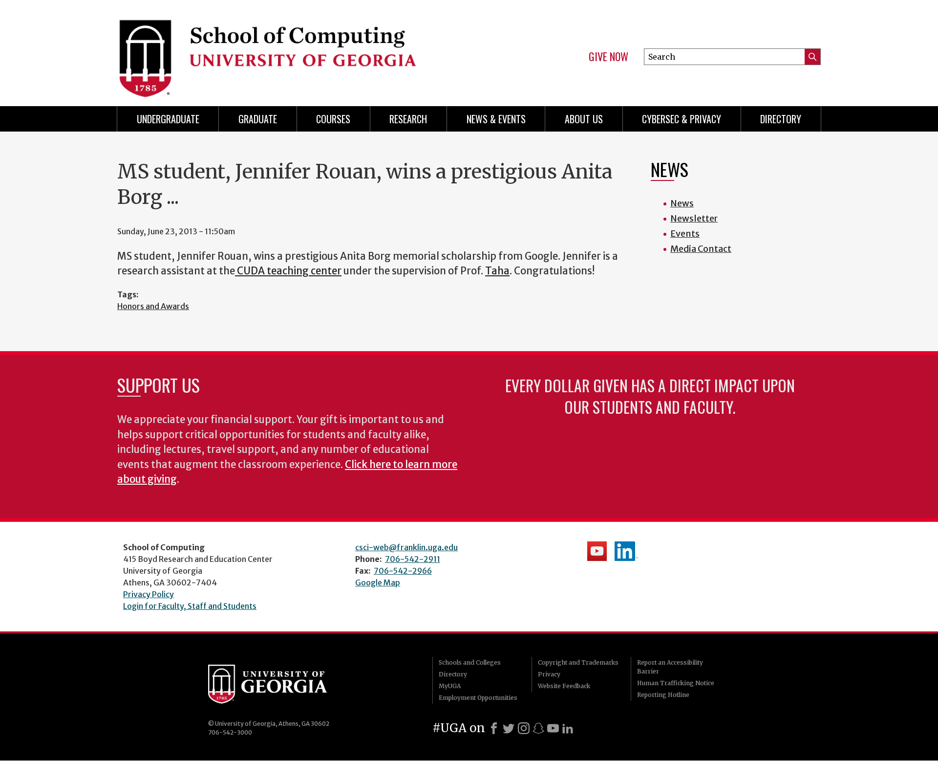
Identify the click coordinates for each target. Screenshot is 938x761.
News (682, 203)
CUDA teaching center (288, 271)
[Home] (288, 49)
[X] (508, 728)
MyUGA (450, 686)
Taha (497, 271)
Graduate (257, 119)
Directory (780, 119)
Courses (333, 119)
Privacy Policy (148, 594)
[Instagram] (524, 728)
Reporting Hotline (663, 694)
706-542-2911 (412, 559)
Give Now (608, 56)
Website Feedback (564, 686)
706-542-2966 (403, 571)
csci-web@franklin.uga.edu (406, 547)
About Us (584, 119)
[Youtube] (553, 728)
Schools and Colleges (470, 662)
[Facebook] (494, 728)
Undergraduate (168, 119)
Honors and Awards (153, 306)
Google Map (377, 582)
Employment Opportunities (478, 697)
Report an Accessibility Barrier (670, 667)
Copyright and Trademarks (578, 662)
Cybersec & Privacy (681, 119)
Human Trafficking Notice (675, 683)
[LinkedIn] (568, 728)
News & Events (496, 119)
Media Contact (700, 248)
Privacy (549, 674)
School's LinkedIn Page (626, 551)
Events (685, 233)
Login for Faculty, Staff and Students (189, 606)
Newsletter (694, 218)
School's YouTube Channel (597, 551)
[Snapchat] (538, 728)
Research (408, 119)
